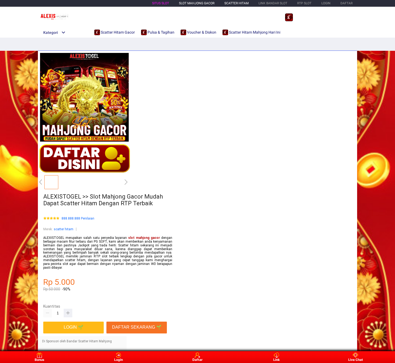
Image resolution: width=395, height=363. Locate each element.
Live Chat (355, 360)
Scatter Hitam (236, 3)
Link (276, 360)
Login (118, 360)
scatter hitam (63, 229)
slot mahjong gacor (144, 238)
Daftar (197, 360)
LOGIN (326, 3)
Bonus (39, 360)
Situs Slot (160, 3)
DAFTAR (346, 3)
